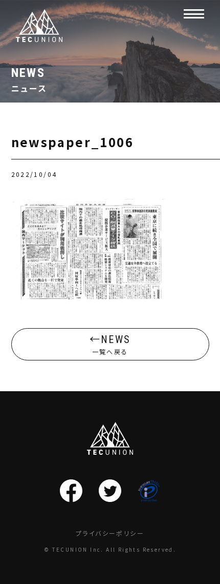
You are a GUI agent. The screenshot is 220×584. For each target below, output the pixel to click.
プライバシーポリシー (110, 533)
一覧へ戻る (111, 344)
